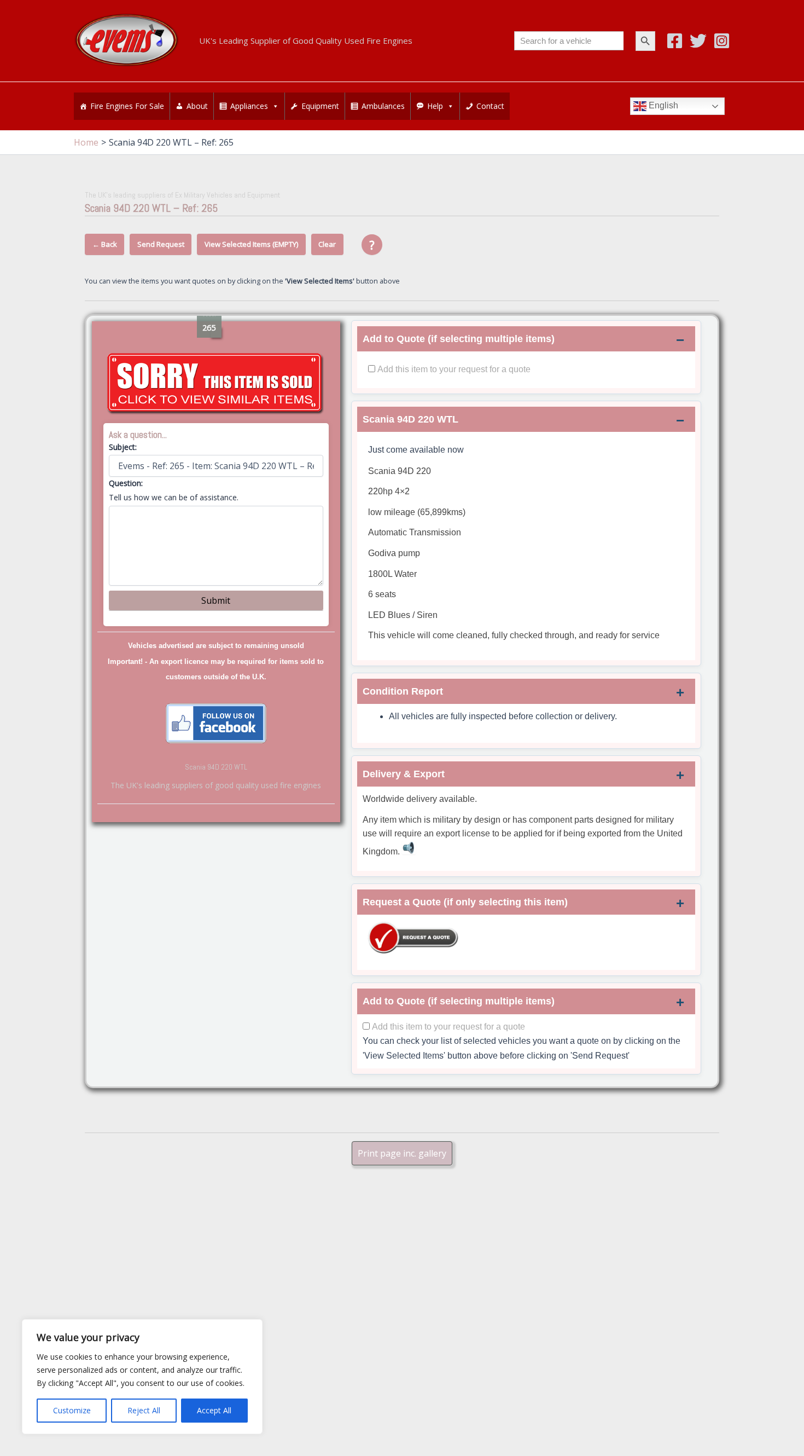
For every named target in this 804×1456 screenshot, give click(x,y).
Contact (490, 106)
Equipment (320, 106)
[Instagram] (721, 40)
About (197, 106)
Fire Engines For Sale (127, 106)
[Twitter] (698, 40)
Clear (327, 244)
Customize (72, 1410)
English (662, 106)
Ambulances (383, 106)
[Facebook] (674, 40)
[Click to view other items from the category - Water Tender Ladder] (216, 384)
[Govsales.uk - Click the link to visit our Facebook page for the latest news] (216, 722)
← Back (104, 244)
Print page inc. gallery (402, 1153)
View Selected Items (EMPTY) (251, 244)
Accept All (214, 1410)
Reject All (143, 1410)
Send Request (160, 244)
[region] (142, 1376)
